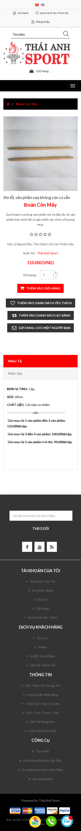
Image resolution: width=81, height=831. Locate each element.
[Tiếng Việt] (37, 4)
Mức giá (15, 373)
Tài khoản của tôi (42, 581)
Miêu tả (15, 361)
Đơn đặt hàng (42, 590)
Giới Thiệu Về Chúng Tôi (42, 685)
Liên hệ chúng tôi (42, 665)
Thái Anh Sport (47, 253)
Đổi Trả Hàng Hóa (42, 722)
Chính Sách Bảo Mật (42, 731)
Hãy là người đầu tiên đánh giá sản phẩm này (40, 244)
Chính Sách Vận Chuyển (42, 704)
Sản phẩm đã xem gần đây (42, 760)
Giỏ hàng (42, 608)
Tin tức (42, 638)
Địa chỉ (42, 599)
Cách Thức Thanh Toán (42, 713)
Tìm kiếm (42, 751)
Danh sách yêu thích (42, 617)
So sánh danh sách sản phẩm (42, 770)
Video (42, 647)
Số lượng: (30, 275)
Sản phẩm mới (42, 779)
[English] (43, 4)
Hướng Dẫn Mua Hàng (42, 695)
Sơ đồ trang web (42, 656)
